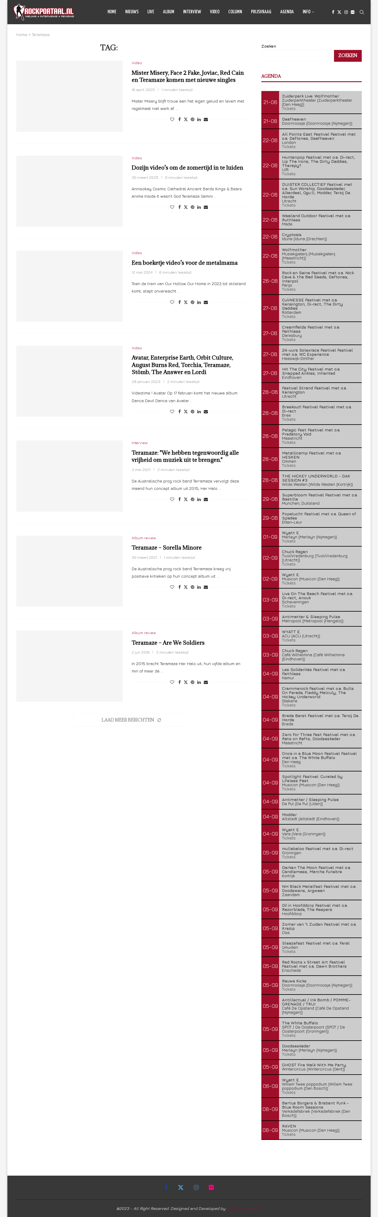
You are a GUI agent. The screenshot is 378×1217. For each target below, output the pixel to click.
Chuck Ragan (295, 551)
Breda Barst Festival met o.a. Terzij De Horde (320, 717)
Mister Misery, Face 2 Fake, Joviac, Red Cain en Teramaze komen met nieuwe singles (188, 76)
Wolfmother (294, 249)
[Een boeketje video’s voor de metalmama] (69, 286)
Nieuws (132, 11)
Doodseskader (296, 1045)
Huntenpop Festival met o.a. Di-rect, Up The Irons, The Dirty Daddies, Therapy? (318, 161)
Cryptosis (292, 234)
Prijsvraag (261, 11)
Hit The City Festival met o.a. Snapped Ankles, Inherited (311, 371)
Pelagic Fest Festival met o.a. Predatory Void (311, 431)
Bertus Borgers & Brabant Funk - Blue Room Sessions (315, 1104)
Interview (192, 11)
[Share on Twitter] (186, 119)
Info (306, 11)
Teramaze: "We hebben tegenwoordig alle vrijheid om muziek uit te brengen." (185, 456)
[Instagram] (346, 12)
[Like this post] (172, 119)
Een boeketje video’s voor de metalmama (185, 262)
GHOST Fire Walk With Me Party (314, 1064)
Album (168, 11)
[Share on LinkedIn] (199, 119)
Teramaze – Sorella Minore (167, 547)
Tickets (289, 108)
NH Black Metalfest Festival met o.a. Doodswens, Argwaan (319, 888)
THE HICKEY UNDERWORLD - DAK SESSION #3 (316, 477)
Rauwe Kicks (294, 980)
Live (150, 11)
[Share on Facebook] (179, 119)
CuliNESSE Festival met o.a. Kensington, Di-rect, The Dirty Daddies (312, 304)
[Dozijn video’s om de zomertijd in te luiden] (69, 191)
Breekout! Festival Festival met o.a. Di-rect (317, 408)
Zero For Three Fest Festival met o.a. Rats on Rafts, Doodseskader (319, 736)
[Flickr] (352, 12)
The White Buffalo (300, 1022)
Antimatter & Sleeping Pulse (311, 616)
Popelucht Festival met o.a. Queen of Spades (319, 515)
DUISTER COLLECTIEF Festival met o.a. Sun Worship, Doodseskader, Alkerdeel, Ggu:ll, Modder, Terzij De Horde (317, 190)
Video (214, 11)
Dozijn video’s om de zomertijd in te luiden (187, 167)
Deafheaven (294, 118)
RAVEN (289, 1125)
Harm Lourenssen (244, 1208)
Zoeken (268, 45)
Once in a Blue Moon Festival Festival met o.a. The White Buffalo (319, 755)
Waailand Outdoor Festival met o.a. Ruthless (316, 217)
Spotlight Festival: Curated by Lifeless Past (312, 778)
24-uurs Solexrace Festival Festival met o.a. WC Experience (317, 352)
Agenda (287, 11)
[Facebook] (333, 12)
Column (235, 11)
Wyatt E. (291, 532)
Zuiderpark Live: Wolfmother (310, 95)
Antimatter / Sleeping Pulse (310, 799)
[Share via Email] (206, 119)
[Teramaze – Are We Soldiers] (69, 666)
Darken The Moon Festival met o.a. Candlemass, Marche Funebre (316, 869)
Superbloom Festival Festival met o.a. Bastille (320, 496)
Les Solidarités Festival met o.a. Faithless (314, 671)
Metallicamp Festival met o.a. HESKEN (312, 454)
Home (111, 11)
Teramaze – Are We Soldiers (168, 642)
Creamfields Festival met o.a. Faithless (311, 329)
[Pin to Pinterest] (192, 119)
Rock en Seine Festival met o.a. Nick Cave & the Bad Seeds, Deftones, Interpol (318, 276)
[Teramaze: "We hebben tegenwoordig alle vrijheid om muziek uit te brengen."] (69, 476)
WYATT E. (291, 631)
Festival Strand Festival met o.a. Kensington (314, 389)
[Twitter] (339, 12)
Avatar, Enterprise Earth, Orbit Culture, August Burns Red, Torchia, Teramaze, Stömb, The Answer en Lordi (182, 365)
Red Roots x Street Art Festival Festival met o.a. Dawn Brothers (314, 964)
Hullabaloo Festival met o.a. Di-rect (317, 848)
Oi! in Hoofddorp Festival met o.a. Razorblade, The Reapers (315, 907)
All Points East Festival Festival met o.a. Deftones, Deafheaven (319, 136)
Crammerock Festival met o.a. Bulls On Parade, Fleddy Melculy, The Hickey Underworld (318, 692)
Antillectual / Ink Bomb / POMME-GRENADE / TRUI (316, 1001)
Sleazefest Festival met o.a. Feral (316, 942)
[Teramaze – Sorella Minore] (69, 571)
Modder (289, 814)
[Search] (362, 12)
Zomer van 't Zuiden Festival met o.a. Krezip (319, 926)
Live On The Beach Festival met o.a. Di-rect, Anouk (317, 595)
